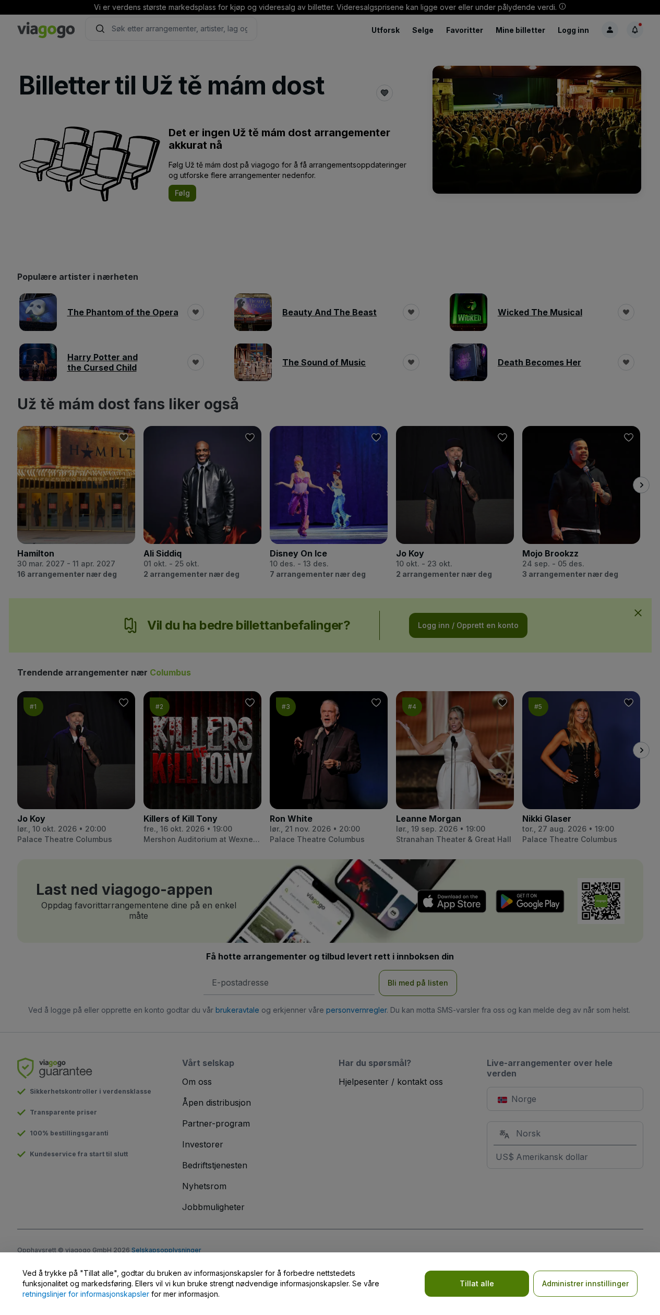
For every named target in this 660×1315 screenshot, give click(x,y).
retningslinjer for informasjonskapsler (85, 1293)
